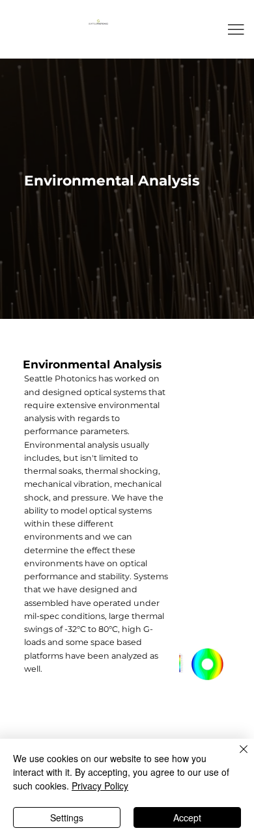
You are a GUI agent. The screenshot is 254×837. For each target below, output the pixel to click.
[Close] (235, 757)
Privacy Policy (100, 785)
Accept (187, 817)
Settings (66, 817)
